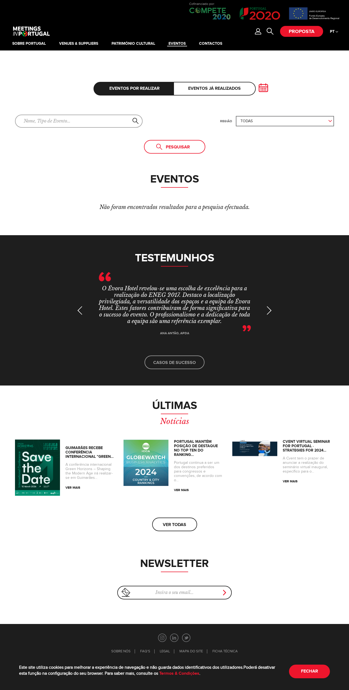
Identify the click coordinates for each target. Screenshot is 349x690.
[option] (174, 309)
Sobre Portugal (29, 43)
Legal (165, 651)
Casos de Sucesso (174, 362)
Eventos (177, 43)
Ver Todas (174, 524)
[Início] (31, 31)
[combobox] (285, 121)
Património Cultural (133, 43)
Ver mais (72, 488)
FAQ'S (145, 651)
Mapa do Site (191, 651)
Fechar (309, 671)
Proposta (301, 32)
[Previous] (81, 310)
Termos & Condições (179, 673)
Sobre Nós (121, 651)
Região (226, 121)
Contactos (210, 43)
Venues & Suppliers (78, 43)
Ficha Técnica (225, 651)
